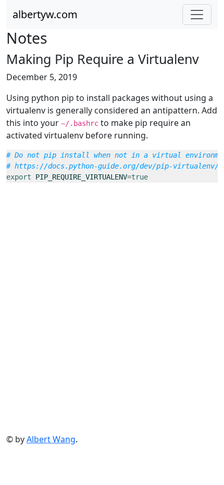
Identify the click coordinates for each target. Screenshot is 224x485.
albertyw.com (45, 14)
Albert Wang (51, 439)
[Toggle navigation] (196, 14)
